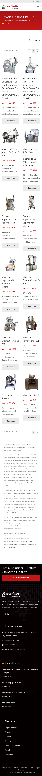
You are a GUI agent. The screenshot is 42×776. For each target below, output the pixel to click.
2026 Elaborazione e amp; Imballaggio (18, 692)
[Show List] (38, 40)
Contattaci (9, 755)
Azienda (8, 732)
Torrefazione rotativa (25, 544)
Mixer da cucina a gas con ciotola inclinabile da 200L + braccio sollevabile (31, 157)
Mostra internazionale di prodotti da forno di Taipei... (20, 671)
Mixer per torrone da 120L (31, 339)
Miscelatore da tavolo (27, 541)
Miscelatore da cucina (10, 536)
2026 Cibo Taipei (8, 702)
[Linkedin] (8, 614)
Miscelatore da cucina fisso (12, 541)
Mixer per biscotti (31, 395)
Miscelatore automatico (11, 544)
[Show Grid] (35, 40)
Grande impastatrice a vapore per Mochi (30, 221)
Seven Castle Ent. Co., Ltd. (24, 768)
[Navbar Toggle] (38, 7)
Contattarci (12, 547)
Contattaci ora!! (21, 578)
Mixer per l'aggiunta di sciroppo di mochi (8, 281)
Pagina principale (11, 728)
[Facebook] (2, 614)
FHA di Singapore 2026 (11, 682)
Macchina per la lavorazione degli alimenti (16, 538)
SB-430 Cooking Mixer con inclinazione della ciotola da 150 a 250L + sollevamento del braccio (31, 88)
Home (7, 23)
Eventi (7, 750)
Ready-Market (30, 772)
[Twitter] (5, 614)
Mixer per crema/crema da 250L (10, 341)
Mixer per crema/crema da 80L (31, 280)
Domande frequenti (12, 746)
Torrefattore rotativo (8, 397)
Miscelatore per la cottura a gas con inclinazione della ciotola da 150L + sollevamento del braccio (10, 88)
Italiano (36, 2)
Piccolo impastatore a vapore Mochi (9, 219)
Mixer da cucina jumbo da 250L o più (10, 152)
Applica (8, 741)
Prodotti (8, 737)
